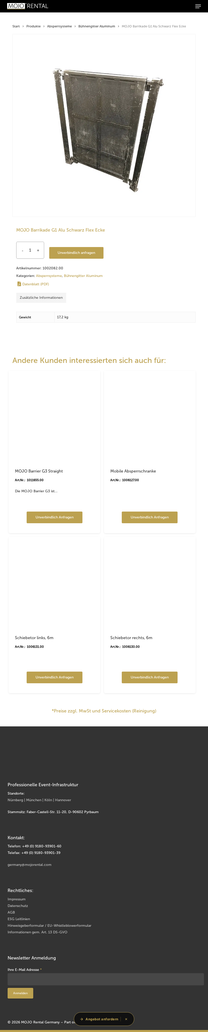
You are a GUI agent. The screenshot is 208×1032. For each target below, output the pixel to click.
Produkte (33, 26)
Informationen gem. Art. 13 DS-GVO (37, 932)
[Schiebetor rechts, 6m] (150, 582)
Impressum (17, 899)
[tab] (41, 298)
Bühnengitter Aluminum (96, 26)
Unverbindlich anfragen (76, 253)
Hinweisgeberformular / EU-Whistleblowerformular (49, 925)
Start (16, 26)
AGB (11, 912)
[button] (198, 6)
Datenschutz (18, 906)
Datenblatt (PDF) (35, 284)
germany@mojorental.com (29, 865)
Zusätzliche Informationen (41, 297)
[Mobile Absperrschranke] (150, 416)
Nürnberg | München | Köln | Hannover (39, 800)
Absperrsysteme (59, 26)
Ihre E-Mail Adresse (25, 970)
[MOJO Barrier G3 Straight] (54, 416)
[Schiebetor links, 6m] (54, 582)
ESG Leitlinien (19, 919)
